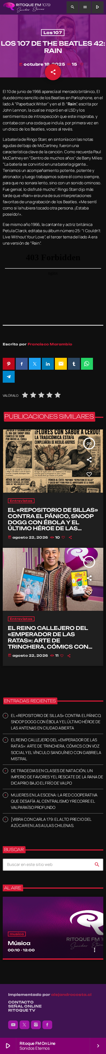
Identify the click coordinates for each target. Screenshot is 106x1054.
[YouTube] (13, 1024)
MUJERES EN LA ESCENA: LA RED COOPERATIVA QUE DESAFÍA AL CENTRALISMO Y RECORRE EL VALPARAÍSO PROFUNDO (54, 801)
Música (19, 943)
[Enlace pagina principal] (26, 7)
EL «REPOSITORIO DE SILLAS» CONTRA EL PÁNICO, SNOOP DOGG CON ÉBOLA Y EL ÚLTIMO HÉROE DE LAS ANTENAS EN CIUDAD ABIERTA (53, 525)
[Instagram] (36, 1024)
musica (17, 934)
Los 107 (52, 32)
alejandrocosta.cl (71, 995)
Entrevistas (21, 501)
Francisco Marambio (50, 344)
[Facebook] (47, 1024)
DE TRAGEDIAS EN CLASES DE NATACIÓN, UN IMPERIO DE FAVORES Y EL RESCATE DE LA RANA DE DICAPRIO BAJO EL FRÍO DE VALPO (57, 777)
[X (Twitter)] (24, 1024)
